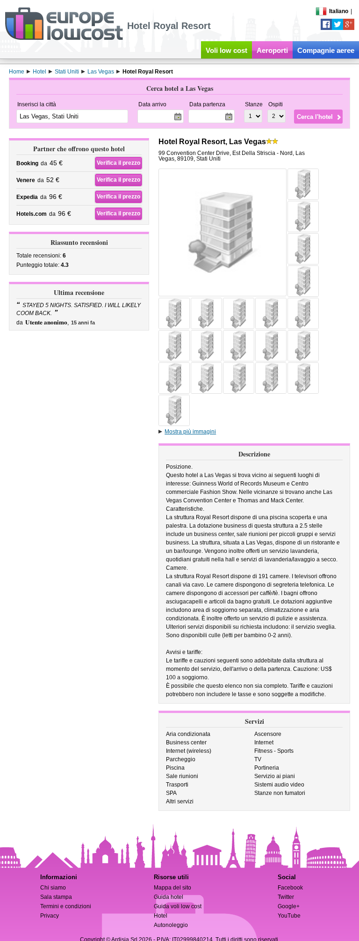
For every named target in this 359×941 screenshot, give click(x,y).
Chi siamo (53, 887)
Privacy (49, 915)
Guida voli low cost (177, 906)
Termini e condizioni (65, 906)
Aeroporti (272, 50)
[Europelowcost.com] (64, 38)
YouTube (289, 915)
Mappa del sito (172, 887)
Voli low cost (226, 50)
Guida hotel (168, 897)
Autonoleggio (171, 925)
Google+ (289, 906)
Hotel (160, 915)
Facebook (290, 887)
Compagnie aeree (325, 50)
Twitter (286, 897)
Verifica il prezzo (118, 163)
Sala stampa (56, 897)
